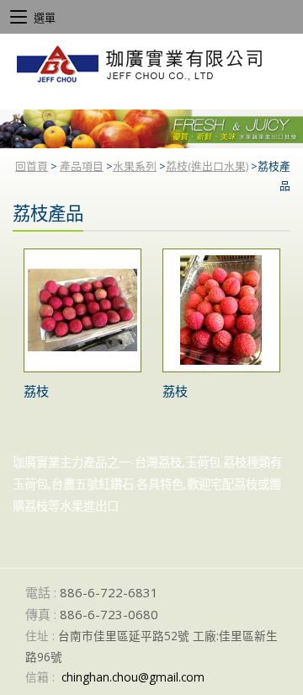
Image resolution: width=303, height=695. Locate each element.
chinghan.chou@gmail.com (133, 677)
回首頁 (31, 166)
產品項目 (82, 166)
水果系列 (135, 166)
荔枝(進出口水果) (207, 166)
